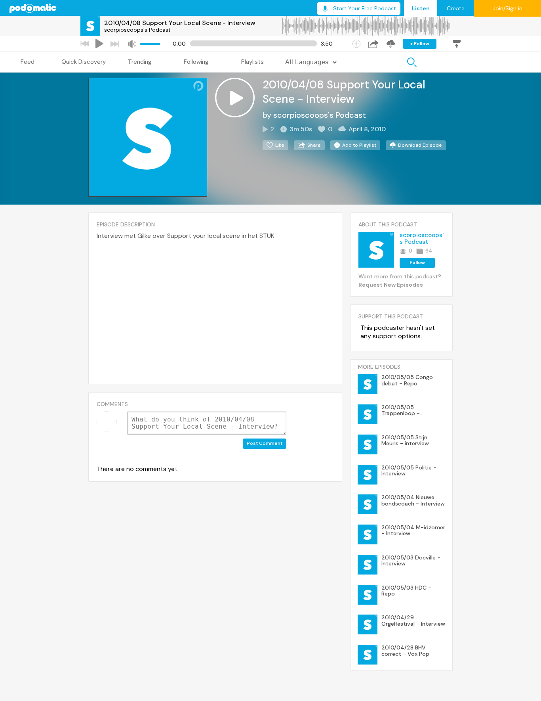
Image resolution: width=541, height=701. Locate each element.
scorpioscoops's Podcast (137, 29)
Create (456, 8)
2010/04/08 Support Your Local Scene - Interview (179, 23)
